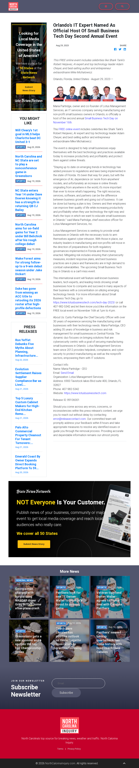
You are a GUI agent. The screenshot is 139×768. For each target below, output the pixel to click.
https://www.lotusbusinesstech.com (85, 393)
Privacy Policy (74, 748)
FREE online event (69, 129)
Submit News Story (29, 89)
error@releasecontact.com (69, 418)
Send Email (67, 372)
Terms (60, 748)
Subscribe (66, 693)
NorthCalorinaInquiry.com (60, 763)
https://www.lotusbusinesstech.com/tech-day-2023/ (84, 302)
